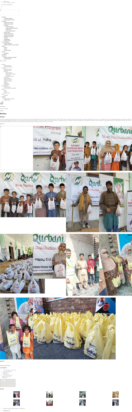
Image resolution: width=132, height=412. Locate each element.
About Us (4, 17)
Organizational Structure (9, 19)
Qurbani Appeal (7, 58)
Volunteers (6, 53)
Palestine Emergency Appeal (10, 57)
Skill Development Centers (12, 28)
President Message (8, 18)
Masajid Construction (8, 33)
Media (3, 46)
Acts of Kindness (5, 42)
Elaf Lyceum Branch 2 (10, 31)
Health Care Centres (8, 24)
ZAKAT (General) (8, 43)
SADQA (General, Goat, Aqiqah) (11, 44)
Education (6, 25)
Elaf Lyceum (8, 29)
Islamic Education (9, 26)
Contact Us (4, 54)
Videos (5, 49)
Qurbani (6, 38)
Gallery (5, 47)
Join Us (3, 51)
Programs (4, 21)
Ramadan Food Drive (8, 36)
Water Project (7, 32)
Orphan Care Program (9, 35)
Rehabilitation (7, 39)
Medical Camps (7, 40)
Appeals (4, 56)
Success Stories (7, 50)
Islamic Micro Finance (8, 22)
